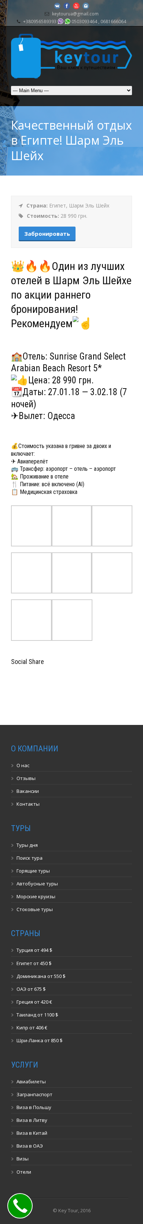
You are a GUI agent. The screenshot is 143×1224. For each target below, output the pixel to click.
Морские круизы (35, 896)
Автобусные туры (37, 883)
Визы (22, 1158)
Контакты (28, 804)
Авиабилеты (31, 1081)
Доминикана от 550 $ (41, 976)
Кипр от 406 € (31, 1027)
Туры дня (27, 845)
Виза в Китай (31, 1133)
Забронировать (47, 233)
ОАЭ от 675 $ (31, 989)
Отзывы (26, 778)
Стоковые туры (34, 909)
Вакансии (27, 791)
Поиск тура (29, 858)
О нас (22, 765)
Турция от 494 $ (34, 950)
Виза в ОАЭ (29, 1145)
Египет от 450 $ (34, 963)
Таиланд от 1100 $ (37, 1014)
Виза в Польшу (33, 1107)
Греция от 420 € (34, 1002)
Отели (23, 1172)
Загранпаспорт (34, 1094)
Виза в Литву (31, 1120)
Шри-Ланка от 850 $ (39, 1040)
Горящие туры (33, 870)
